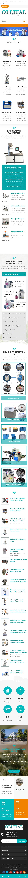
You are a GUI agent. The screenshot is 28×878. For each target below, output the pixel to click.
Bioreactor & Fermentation (21, 61)
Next (2, 248)
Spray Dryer (7, 61)
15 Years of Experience (7, 787)
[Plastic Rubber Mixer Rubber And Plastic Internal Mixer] (5, 224)
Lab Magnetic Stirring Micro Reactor (17, 540)
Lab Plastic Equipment (7, 112)
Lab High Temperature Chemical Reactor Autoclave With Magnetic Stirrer (17, 662)
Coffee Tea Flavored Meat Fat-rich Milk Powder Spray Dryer (18, 580)
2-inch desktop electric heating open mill (18, 560)
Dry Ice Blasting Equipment (14, 472)
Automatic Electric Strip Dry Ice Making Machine (17, 509)
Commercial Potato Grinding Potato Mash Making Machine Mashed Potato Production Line (18, 611)
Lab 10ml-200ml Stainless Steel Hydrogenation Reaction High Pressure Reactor (18, 631)
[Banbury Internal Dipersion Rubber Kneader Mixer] (5, 199)
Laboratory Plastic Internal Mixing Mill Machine (18, 209)
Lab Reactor (7, 87)
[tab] (14, 274)
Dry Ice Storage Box (14, 429)
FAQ (17, 808)
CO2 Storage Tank (12, 377)
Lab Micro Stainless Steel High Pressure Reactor (18, 530)
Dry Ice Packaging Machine (13, 451)
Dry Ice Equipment (17, 866)
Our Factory (5, 810)
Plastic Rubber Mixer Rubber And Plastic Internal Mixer (18, 222)
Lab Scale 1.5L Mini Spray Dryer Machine (17, 550)
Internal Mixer (14, 168)
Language (4, 6)
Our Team (20, 789)
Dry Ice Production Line (21, 112)
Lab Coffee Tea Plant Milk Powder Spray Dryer (17, 570)
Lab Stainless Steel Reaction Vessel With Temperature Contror (18, 621)
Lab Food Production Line (21, 87)
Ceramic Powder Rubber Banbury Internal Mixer (18, 184)
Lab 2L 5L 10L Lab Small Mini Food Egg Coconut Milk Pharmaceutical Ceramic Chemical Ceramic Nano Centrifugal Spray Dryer (18, 520)
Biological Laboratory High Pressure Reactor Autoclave (17, 590)
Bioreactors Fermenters (14, 864)
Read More (5, 192)
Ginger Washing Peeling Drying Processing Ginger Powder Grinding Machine (17, 641)
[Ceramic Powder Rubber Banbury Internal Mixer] (5, 186)
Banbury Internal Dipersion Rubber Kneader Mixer (18, 196)
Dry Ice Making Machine (14, 408)
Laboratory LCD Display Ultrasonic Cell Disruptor (17, 671)
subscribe (22, 841)
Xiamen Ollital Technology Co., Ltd (14, 750)
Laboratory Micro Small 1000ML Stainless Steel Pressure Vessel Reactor (16, 601)
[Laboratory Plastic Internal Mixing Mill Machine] (5, 212)
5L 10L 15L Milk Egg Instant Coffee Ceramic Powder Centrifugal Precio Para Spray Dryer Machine (18, 500)
